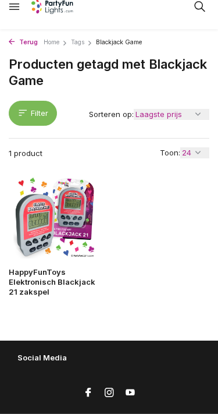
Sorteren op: (111, 114)
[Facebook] (88, 393)
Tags (77, 42)
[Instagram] (109, 393)
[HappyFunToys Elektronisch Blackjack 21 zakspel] (55, 217)
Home (51, 42)
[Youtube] (130, 393)
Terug (27, 42)
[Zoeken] (199, 6)
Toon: (170, 152)
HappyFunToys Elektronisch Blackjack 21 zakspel (52, 281)
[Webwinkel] (61, 7)
